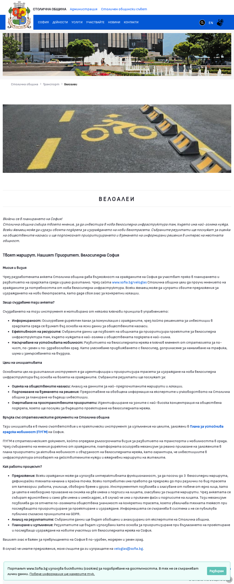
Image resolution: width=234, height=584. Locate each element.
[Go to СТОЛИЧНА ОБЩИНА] (19, 15)
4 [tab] (204, 69)
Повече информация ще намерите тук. (62, 573)
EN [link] (211, 22)
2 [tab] (195, 69)
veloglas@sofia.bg (128, 548)
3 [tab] (199, 69)
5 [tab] (208, 69)
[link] (202, 23)
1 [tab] (190, 69)
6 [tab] (213, 69)
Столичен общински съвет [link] (124, 9)
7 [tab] (217, 69)
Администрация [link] (83, 9)
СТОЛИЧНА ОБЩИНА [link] (49, 9)
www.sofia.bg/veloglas (129, 282)
